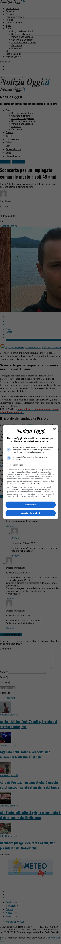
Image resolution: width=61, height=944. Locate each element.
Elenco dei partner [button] (33, 483)
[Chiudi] (54, 429)
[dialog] (30, 472)
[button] (30, 465)
